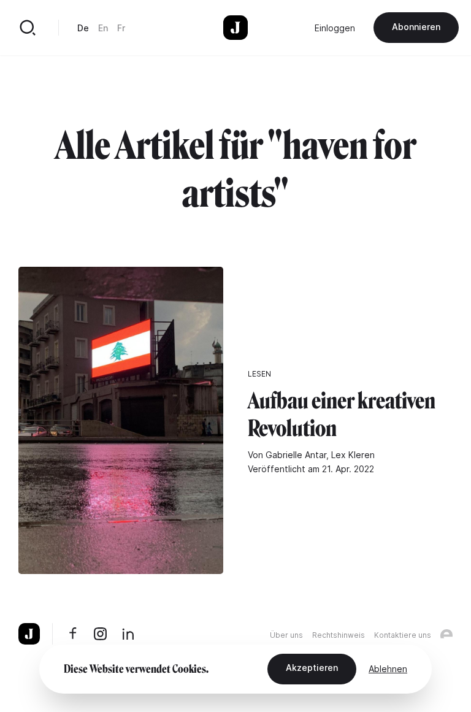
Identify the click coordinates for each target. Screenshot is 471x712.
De (83, 28)
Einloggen (335, 28)
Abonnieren (416, 26)
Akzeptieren (312, 667)
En (103, 28)
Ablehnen (388, 669)
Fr (121, 28)
